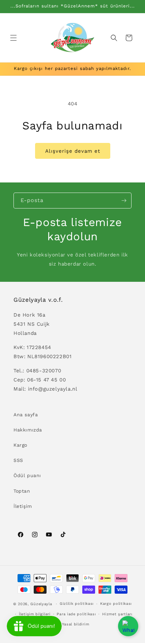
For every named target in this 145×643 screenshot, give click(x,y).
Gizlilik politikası (77, 603)
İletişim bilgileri (35, 614)
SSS (18, 460)
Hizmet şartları (117, 614)
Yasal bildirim (75, 624)
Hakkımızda (27, 429)
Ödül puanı (27, 475)
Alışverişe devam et (72, 151)
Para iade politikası (76, 614)
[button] (13, 37)
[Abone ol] (123, 200)
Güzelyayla (41, 604)
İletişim (22, 506)
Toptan (21, 491)
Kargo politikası (116, 603)
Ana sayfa (25, 414)
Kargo (20, 445)
